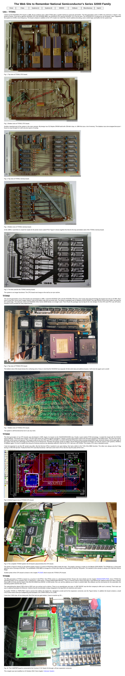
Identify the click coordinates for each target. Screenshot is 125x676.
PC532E (40, 572)
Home (11, 8)
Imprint (99, 8)
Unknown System (49, 671)
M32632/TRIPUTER (103, 579)
